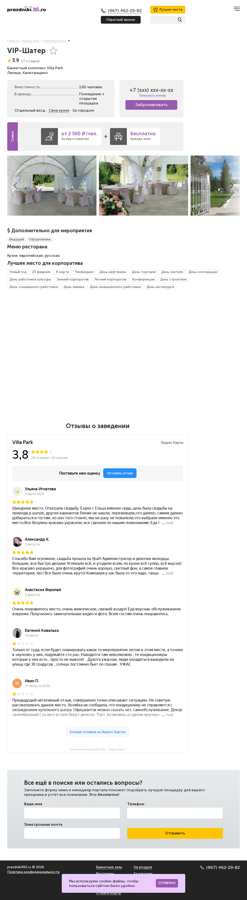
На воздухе (143, 867)
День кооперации (202, 272)
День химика (73, 287)
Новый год (18, 272)
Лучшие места (170, 9)
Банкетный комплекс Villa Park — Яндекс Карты (97, 749)
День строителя (173, 279)
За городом (143, 874)
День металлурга (160, 287)
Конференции (143, 279)
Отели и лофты (108, 893)
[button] (15, 186)
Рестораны (105, 874)
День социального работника (33, 287)
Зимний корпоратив (73, 279)
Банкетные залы (109, 867)
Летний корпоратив (110, 279)
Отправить (175, 833)
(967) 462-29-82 (223, 867)
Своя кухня (59, 110)
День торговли (144, 272)
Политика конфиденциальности (33, 872)
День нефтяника (112, 272)
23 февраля (41, 272)
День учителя (172, 272)
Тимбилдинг (84, 272)
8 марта (62, 272)
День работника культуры (30, 279)
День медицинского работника (115, 287)
